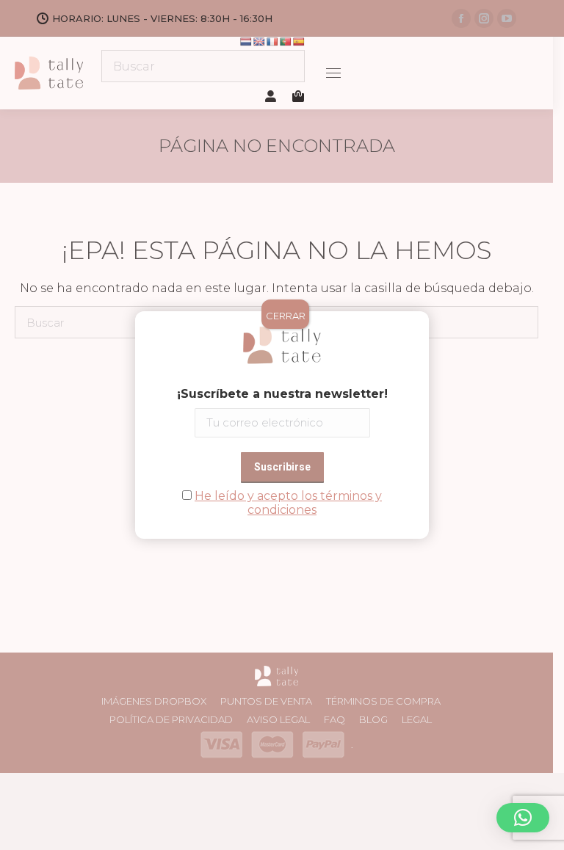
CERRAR (286, 316)
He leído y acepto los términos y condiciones (288, 503)
